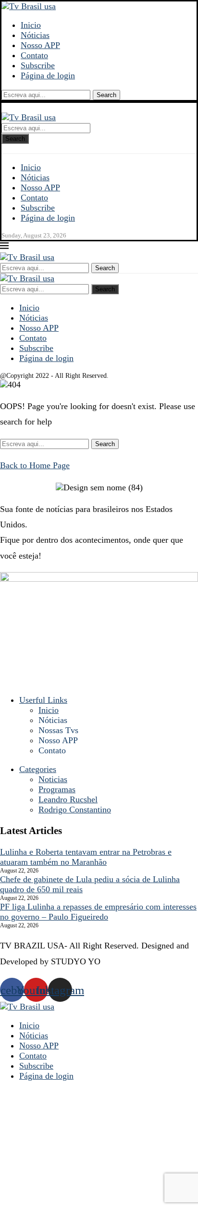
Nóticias (35, 35)
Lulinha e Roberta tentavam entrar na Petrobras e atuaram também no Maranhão (86, 857)
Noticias (52, 779)
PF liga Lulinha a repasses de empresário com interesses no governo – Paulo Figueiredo (98, 912)
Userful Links (43, 700)
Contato (34, 55)
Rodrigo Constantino (74, 809)
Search (106, 95)
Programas (56, 789)
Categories (37, 769)
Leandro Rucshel (68, 799)
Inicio (31, 25)
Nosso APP (40, 45)
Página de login (48, 75)
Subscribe (38, 65)
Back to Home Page (35, 465)
